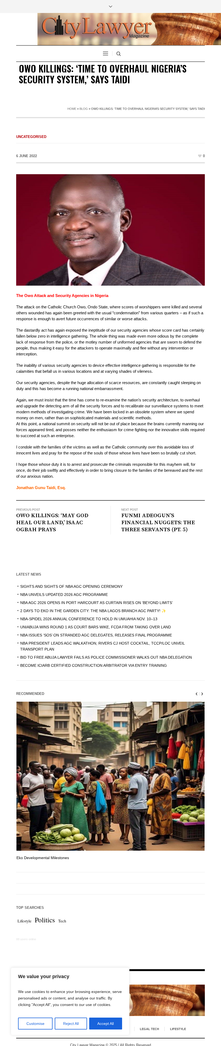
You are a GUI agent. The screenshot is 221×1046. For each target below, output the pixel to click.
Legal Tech (149, 1029)
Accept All (105, 1023)
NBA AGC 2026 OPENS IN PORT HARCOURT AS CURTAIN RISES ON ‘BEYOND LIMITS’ (96, 602)
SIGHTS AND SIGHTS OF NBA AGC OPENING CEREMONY (71, 586)
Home (71, 108)
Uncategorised (31, 137)
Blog (84, 108)
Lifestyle (25, 920)
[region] (70, 1001)
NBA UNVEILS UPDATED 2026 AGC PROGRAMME (64, 594)
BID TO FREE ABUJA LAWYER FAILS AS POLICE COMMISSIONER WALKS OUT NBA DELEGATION (106, 657)
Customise (35, 1023)
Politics (45, 920)
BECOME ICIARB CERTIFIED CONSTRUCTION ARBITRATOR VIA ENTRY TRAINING (93, 665)
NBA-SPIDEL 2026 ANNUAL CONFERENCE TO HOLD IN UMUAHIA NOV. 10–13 (88, 619)
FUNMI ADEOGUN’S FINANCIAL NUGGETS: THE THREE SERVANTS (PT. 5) (158, 522)
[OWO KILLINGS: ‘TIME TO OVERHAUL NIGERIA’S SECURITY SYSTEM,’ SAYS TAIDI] (110, 229)
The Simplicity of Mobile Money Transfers (51, 858)
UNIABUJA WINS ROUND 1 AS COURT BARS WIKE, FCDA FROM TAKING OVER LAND (95, 627)
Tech (62, 920)
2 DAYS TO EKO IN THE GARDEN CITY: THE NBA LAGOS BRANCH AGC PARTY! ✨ (93, 611)
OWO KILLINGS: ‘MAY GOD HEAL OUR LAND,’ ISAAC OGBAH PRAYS (52, 522)
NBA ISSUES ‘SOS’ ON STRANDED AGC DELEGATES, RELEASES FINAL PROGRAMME (96, 635)
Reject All (71, 1023)
